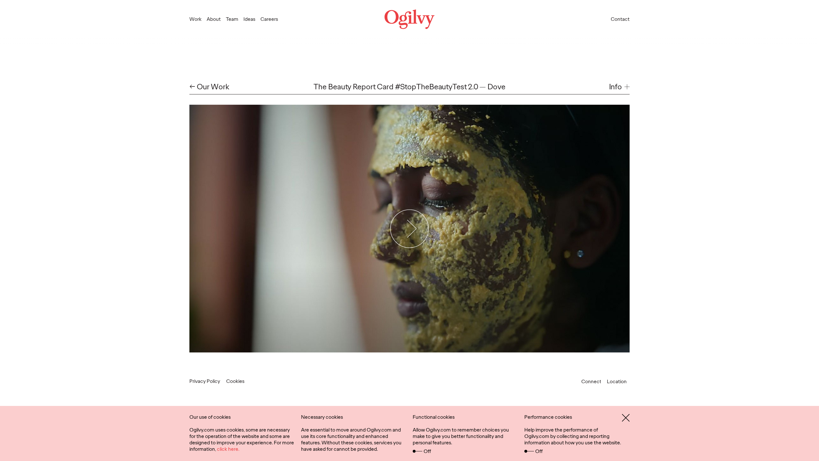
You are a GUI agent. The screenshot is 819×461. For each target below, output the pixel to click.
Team (232, 19)
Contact (620, 19)
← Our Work (209, 87)
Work (195, 19)
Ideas (249, 19)
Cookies (235, 381)
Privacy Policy (204, 381)
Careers (269, 19)
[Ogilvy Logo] (409, 19)
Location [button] (617, 381)
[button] (619, 87)
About (214, 19)
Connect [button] (591, 381)
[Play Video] (409, 228)
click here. (228, 449)
